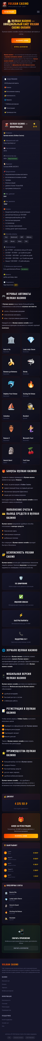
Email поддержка (7, 1019)
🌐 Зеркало (8, 100)
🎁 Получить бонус (21, 40)
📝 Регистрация (9, 108)
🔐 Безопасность (9, 95)
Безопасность (6, 1000)
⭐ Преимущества (10, 112)
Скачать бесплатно (21, 948)
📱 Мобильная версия (11, 104)
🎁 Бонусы (7, 87)
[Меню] (38, 12)
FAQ (3, 1026)
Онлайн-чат (5, 1023)
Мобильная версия (7, 991)
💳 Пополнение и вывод (12, 91)
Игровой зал (6, 981)
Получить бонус (21, 836)
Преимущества (6, 1010)
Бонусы (4, 984)
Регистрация (9, 12)
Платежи (4, 1003)
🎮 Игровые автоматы (11, 83)
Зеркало (4, 987)
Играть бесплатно (21, 47)
